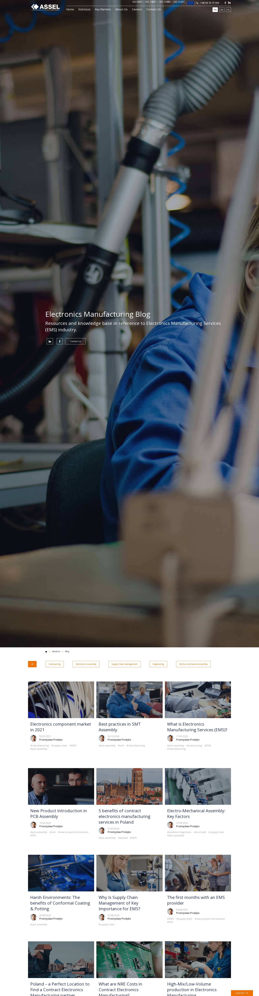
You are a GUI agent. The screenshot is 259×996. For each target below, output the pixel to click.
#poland (123, 837)
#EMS (73, 745)
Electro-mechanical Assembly (193, 664)
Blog (67, 651)
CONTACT (240, 993)
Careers (137, 9)
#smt (121, 745)
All (32, 664)
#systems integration (179, 832)
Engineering (158, 664)
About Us (121, 9)
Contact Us (153, 9)
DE (221, 9)
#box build (200, 832)
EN (215, 9)
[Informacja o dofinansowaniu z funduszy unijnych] (191, 3)
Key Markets (103, 9)
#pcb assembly (38, 748)
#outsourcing (194, 745)
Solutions (84, 9)
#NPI (33, 835)
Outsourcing (55, 664)
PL (228, 9)
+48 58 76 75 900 (209, 2)
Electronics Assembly (86, 664)
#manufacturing (39, 745)
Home (70, 9)
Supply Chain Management (124, 664)
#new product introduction (73, 832)
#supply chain (59, 745)
